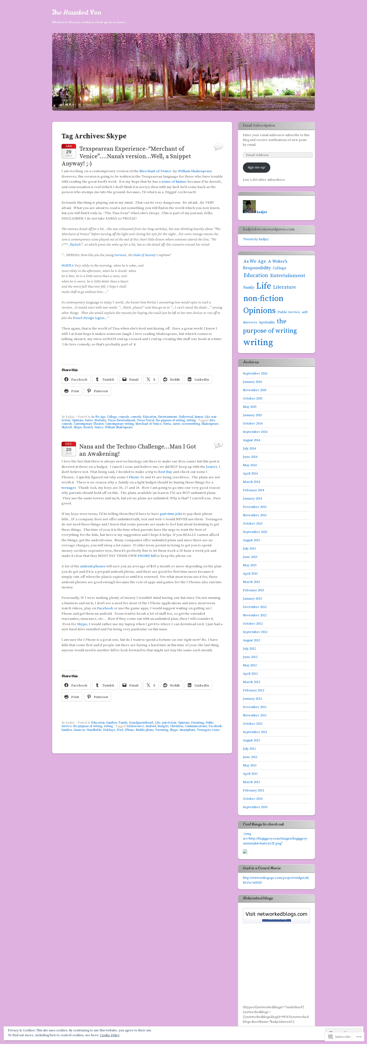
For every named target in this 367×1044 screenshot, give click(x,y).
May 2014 (250, 465)
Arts (212, 420)
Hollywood (186, 417)
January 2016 (252, 382)
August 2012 (251, 640)
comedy (123, 417)
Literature (284, 287)
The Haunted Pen (76, 12)
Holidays (109, 730)
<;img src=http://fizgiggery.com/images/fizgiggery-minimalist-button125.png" (275, 838)
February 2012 (253, 690)
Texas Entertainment (121, 420)
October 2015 (252, 399)
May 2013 (250, 565)
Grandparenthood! (141, 723)
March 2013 (251, 582)
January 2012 (252, 699)
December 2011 (255, 707)
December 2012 (255, 607)
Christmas (176, 726)
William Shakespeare (195, 171)
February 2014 (253, 490)
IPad (120, 730)
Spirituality (267, 322)
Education (149, 417)
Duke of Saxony (144, 255)
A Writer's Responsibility (265, 265)
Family (122, 723)
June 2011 (250, 757)
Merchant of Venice (155, 171)
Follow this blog (276, 918)
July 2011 (249, 749)
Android (150, 726)
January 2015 (252, 415)
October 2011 (252, 724)
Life (207, 417)
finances (79, 730)
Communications (196, 726)
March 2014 (251, 482)
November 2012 (255, 615)
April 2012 (250, 674)
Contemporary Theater (88, 424)
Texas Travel (145, 420)
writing (191, 420)
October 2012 (252, 624)
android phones (92, 566)
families (111, 723)
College (112, 417)
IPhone (129, 730)
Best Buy (165, 472)
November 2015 (255, 390)
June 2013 (250, 557)
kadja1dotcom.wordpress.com (268, 229)
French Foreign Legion (88, 318)
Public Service (289, 312)
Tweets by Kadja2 (255, 239)
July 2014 (249, 449)
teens (216, 730)
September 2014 (255, 432)
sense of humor (174, 181)
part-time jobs (171, 514)
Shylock (75, 244)
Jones (210, 467)
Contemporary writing (119, 424)
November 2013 (255, 515)
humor (199, 417)
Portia (167, 424)
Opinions (77, 420)
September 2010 (255, 807)
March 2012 (251, 682)
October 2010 (252, 799)
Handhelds (94, 730)
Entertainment (167, 417)
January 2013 (252, 599)
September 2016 (255, 373)
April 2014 (250, 474)
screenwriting (191, 424)
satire (176, 424)
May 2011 (250, 765)
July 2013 (249, 549)
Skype (78, 427)
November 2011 (255, 715)
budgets (163, 726)
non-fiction (169, 723)
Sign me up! (256, 167)
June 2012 (250, 657)
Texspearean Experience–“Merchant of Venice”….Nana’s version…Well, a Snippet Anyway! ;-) (126, 156)
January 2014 (252, 499)
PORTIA (68, 265)
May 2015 (250, 407)
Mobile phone (145, 730)
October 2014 (252, 424)
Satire (89, 420)
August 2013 (251, 540)
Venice (98, 427)
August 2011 (251, 740)
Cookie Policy (110, 1035)
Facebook (105, 608)
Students (100, 420)
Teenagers (204, 730)
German (120, 255)
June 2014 (250, 457)
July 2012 (249, 649)
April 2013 (250, 574)
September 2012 (255, 632)
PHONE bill (147, 556)
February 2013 (253, 590)
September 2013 (255, 532)
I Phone (133, 477)
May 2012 (250, 665)
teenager (69, 488)
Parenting (197, 723)
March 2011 (251, 782)
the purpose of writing (170, 420)
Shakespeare (210, 424)
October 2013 (252, 524)
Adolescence (135, 726)
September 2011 (255, 732)
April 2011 (250, 774)
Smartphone (187, 730)
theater (88, 427)
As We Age (98, 417)
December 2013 (255, 507)
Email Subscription (259, 125)
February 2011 (253, 790)
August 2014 (251, 440)
